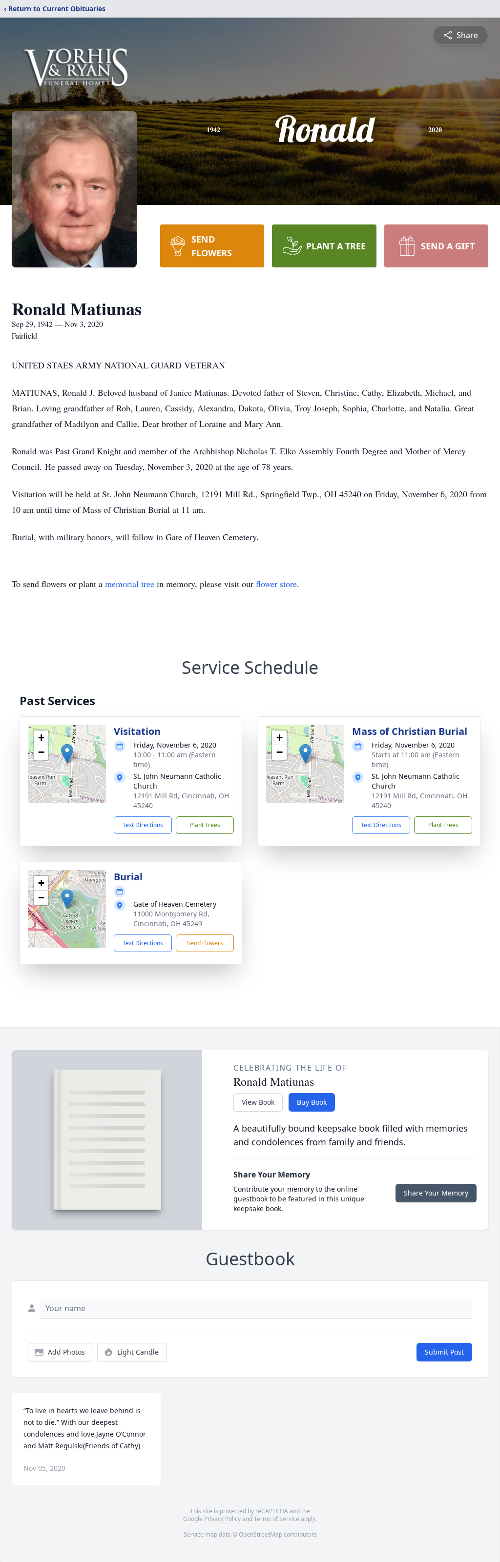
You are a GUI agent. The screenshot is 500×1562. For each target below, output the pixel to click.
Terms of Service (276, 1519)
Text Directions (143, 825)
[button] (67, 754)
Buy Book (312, 1102)
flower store (276, 583)
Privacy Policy (222, 1519)
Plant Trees (205, 825)
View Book (258, 1102)
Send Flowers (205, 943)
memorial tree (129, 583)
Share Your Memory (436, 1192)
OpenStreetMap (260, 1534)
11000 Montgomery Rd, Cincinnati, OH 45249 (171, 918)
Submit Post (444, 1352)
